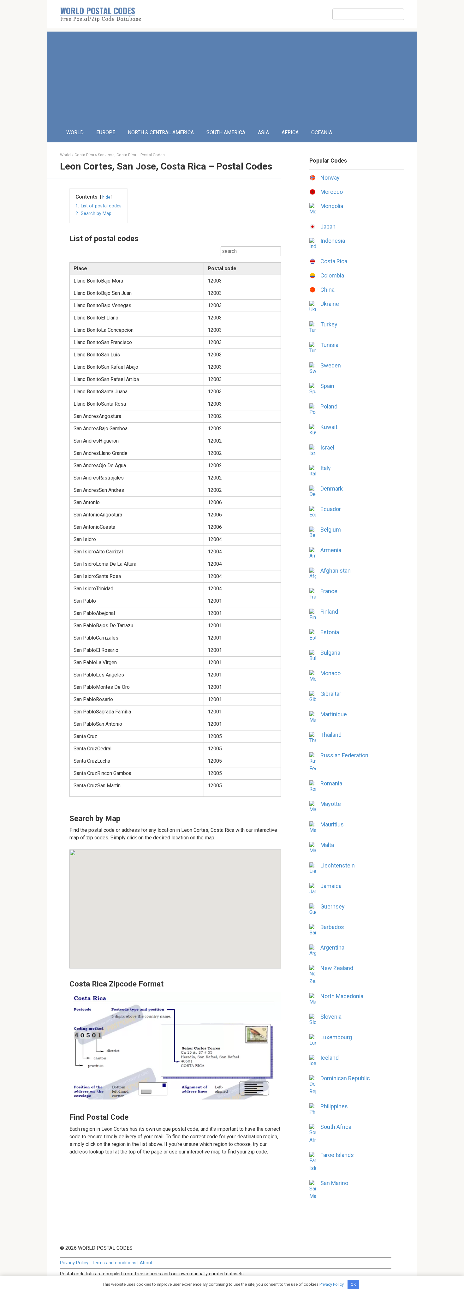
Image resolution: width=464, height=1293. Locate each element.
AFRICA (290, 132)
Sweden (330, 365)
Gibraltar (330, 693)
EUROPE (105, 132)
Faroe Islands (337, 1155)
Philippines (334, 1106)
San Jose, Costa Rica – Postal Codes (131, 154)
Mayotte (330, 804)
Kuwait (328, 427)
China (327, 289)
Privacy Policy (74, 1263)
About (146, 1263)
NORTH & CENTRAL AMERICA (161, 132)
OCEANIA (321, 132)
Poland (328, 406)
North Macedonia (341, 996)
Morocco (331, 191)
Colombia (332, 275)
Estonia (329, 632)
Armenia (330, 550)
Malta (327, 845)
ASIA (263, 132)
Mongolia (331, 206)
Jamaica (331, 886)
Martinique (333, 714)
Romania (331, 783)
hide (106, 197)
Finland (329, 611)
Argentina (332, 947)
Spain (327, 386)
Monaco (330, 673)
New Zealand (336, 968)
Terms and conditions (114, 1263)
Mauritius (332, 824)
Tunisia (329, 345)
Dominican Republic (345, 1078)
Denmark (331, 488)
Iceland (329, 1057)
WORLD (75, 132)
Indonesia (332, 240)
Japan (328, 226)
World (65, 154)
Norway (330, 177)
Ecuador (330, 509)
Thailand (331, 734)
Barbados (332, 927)
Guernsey (332, 906)
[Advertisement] (232, 76)
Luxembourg (336, 1037)
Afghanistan (335, 570)
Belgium (330, 529)
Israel (327, 447)
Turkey (328, 324)
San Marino (334, 1183)
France (328, 591)
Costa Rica (84, 154)
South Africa (335, 1126)
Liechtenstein (337, 865)
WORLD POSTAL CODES (97, 10)
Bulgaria (330, 652)
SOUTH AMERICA (225, 132)
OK (353, 1284)
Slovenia (331, 1016)
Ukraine (329, 304)
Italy (325, 468)
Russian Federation (344, 755)
